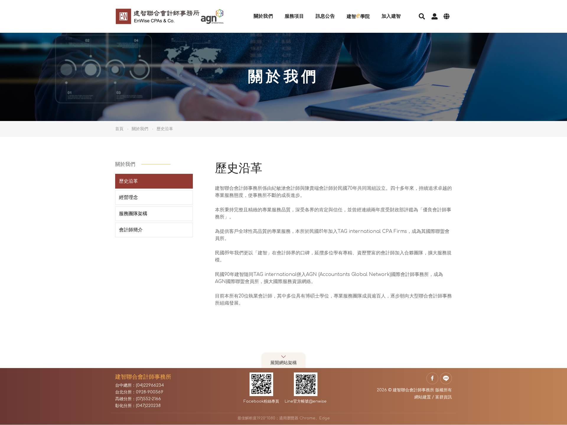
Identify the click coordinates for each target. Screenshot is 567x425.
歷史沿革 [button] (165, 129)
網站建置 (422, 397)
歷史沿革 (128, 181)
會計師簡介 (131, 230)
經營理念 (128, 197)
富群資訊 (443, 397)
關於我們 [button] (140, 129)
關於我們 (263, 16)
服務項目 (294, 16)
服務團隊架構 (133, 213)
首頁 (119, 129)
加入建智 (391, 16)
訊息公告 (325, 16)
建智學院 (358, 15)
